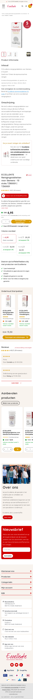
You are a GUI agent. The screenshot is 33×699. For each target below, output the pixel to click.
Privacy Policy (6, 689)
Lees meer (4, 208)
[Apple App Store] (9, 670)
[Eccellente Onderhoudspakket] (6, 154)
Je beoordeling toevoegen (23, 347)
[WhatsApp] (21, 665)
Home (3, 13)
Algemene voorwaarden (11, 687)
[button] (16, 337)
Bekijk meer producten (10, 403)
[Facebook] (12, 665)
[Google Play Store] (22, 670)
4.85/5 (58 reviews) (15, 190)
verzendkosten (14, 215)
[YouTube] (16, 665)
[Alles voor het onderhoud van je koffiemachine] (16, 657)
